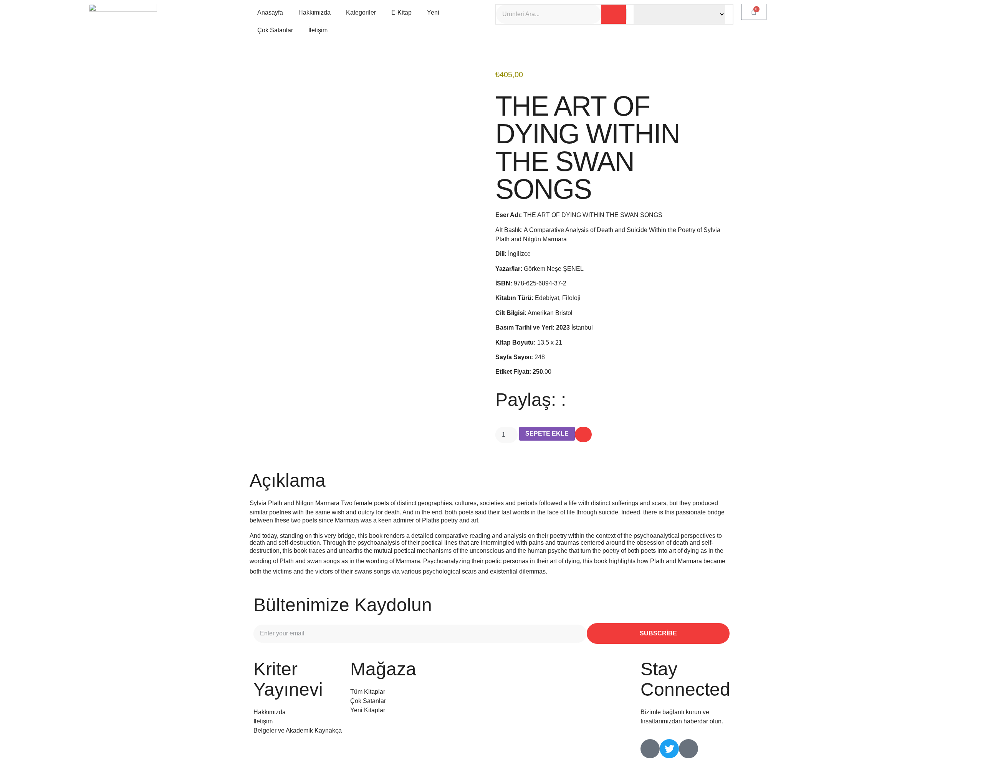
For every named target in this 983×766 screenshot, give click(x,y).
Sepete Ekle (547, 433)
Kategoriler (361, 12)
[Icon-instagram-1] (688, 748)
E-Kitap (401, 12)
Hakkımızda (314, 12)
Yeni (433, 12)
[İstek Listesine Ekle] (583, 434)
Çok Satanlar (275, 30)
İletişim (318, 30)
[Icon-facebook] (650, 748)
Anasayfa (270, 12)
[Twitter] (669, 748)
